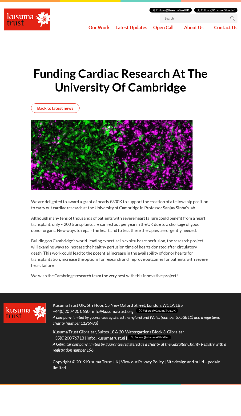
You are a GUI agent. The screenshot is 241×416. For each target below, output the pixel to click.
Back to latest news (55, 108)
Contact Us (225, 28)
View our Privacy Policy (142, 361)
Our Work (99, 28)
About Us (194, 28)
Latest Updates (131, 28)
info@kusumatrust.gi (106, 337)
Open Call (163, 28)
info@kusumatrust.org (112, 311)
